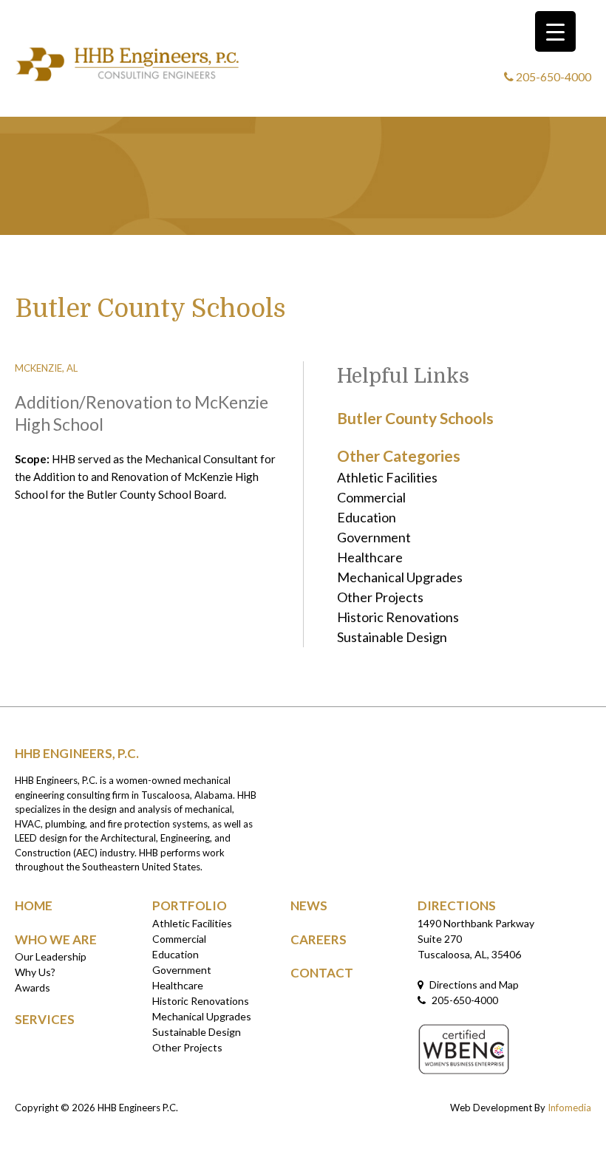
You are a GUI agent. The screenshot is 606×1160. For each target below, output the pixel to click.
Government (374, 537)
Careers (318, 939)
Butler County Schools (415, 418)
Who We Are (56, 939)
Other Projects (380, 597)
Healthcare (370, 557)
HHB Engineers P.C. (138, 1107)
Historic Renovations (398, 617)
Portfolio (189, 905)
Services (45, 1019)
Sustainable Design (392, 637)
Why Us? (35, 972)
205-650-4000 (552, 76)
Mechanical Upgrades (400, 577)
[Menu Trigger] (555, 31)
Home (33, 905)
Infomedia (569, 1107)
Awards (32, 987)
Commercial (371, 497)
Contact (321, 972)
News (308, 905)
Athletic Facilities (387, 477)
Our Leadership (50, 956)
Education (366, 517)
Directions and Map (473, 984)
